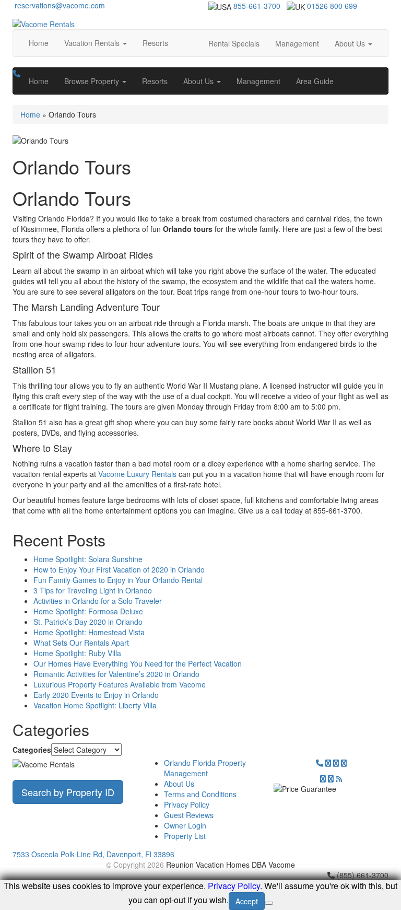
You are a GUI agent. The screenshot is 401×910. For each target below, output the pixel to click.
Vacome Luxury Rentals (137, 474)
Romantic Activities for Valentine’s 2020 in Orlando (116, 674)
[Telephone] (319, 762)
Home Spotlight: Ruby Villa (77, 653)
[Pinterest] (323, 778)
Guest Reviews (189, 815)
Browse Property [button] (92, 81)
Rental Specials (234, 43)
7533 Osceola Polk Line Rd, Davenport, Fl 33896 (93, 854)
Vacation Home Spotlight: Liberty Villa (95, 705)
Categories (32, 749)
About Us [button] (351, 43)
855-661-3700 (256, 6)
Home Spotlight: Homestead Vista (89, 632)
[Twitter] (328, 762)
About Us (179, 783)
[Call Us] (16, 73)
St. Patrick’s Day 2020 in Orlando (88, 621)
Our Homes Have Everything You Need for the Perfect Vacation (137, 663)
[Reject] (269, 903)
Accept (246, 901)
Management (297, 43)
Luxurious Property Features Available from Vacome (119, 684)
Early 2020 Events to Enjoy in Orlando (96, 695)
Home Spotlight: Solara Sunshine (88, 559)
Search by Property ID (67, 792)
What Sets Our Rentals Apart (81, 642)
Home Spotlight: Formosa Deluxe (88, 611)
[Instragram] (344, 762)
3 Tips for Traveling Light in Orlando (92, 590)
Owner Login (185, 825)
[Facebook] (336, 762)
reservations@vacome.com (59, 5)
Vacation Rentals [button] (93, 43)
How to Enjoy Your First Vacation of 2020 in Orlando (119, 569)
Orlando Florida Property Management (205, 767)
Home (39, 43)
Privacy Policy (186, 804)
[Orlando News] (339, 778)
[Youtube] (331, 778)
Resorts (155, 43)
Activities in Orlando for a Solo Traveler (97, 601)
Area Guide (315, 81)
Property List (185, 836)
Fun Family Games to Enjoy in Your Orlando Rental (118, 580)
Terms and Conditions (200, 794)
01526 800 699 (332, 6)
